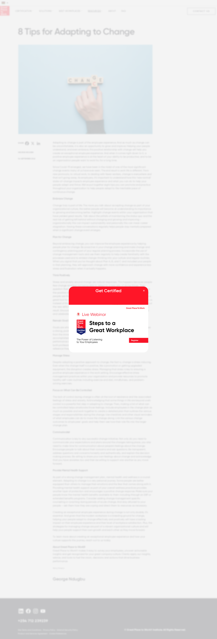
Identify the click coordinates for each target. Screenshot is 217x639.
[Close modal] (144, 291)
